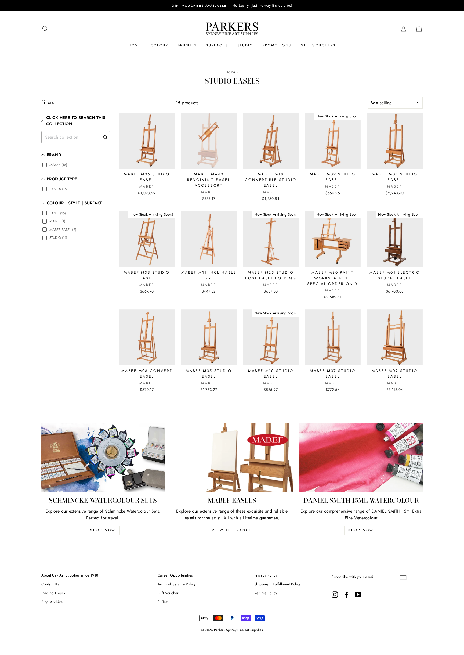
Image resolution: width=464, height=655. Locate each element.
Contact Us (50, 584)
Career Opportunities (175, 575)
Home (134, 45)
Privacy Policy (265, 575)
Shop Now (103, 530)
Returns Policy (265, 593)
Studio (245, 45)
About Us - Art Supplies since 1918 (69, 575)
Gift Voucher (168, 593)
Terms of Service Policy (177, 584)
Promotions (277, 45)
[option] (232, 6)
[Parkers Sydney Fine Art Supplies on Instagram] (335, 594)
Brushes (187, 45)
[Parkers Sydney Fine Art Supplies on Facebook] (346, 594)
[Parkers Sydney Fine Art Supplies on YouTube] (358, 594)
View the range (232, 530)
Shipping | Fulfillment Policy (277, 584)
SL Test (163, 601)
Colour (159, 45)
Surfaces (217, 45)
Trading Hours (53, 593)
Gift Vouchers (318, 45)
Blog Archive (52, 601)
